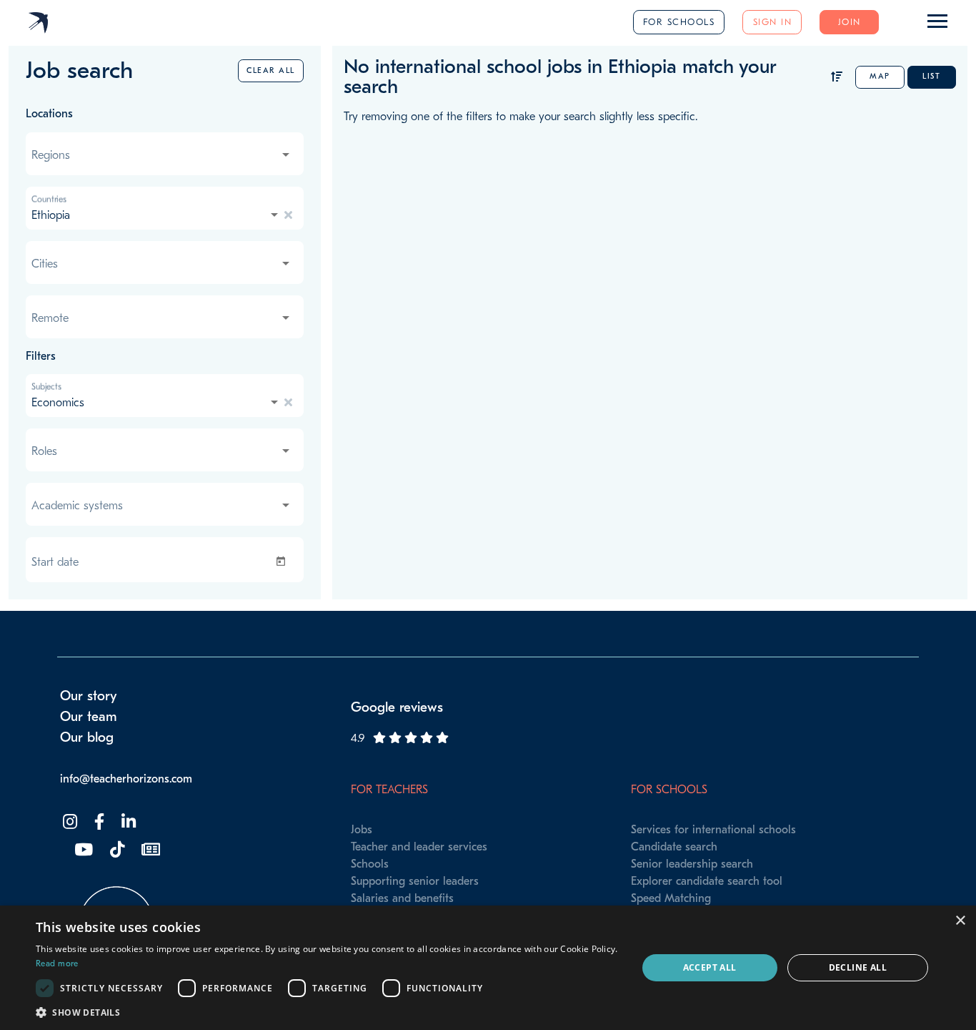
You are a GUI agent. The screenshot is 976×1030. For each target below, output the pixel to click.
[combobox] (161, 155)
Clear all (271, 70)
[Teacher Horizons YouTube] (82, 850)
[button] (327, 1012)
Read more (57, 963)
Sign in (772, 21)
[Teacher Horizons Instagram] (68, 822)
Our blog (87, 737)
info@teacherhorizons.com (126, 778)
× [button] (960, 921)
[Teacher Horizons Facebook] (97, 822)
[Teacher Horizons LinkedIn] (127, 822)
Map (880, 76)
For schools (679, 21)
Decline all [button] (858, 967)
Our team (88, 717)
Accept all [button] (710, 967)
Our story (88, 696)
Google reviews (397, 707)
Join (849, 21)
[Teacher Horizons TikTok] (115, 850)
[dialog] (488, 968)
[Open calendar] (283, 561)
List (931, 76)
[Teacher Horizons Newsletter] (149, 850)
